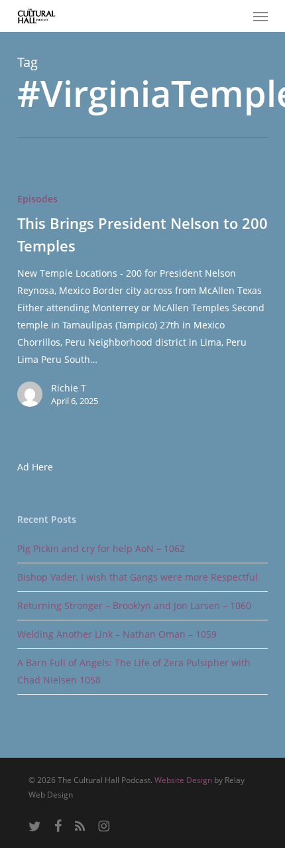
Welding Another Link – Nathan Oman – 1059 (117, 634)
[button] (260, 16)
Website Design (183, 780)
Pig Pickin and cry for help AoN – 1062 (101, 548)
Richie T (68, 388)
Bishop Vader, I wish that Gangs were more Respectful (137, 577)
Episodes (37, 198)
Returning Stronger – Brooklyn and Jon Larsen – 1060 (134, 605)
